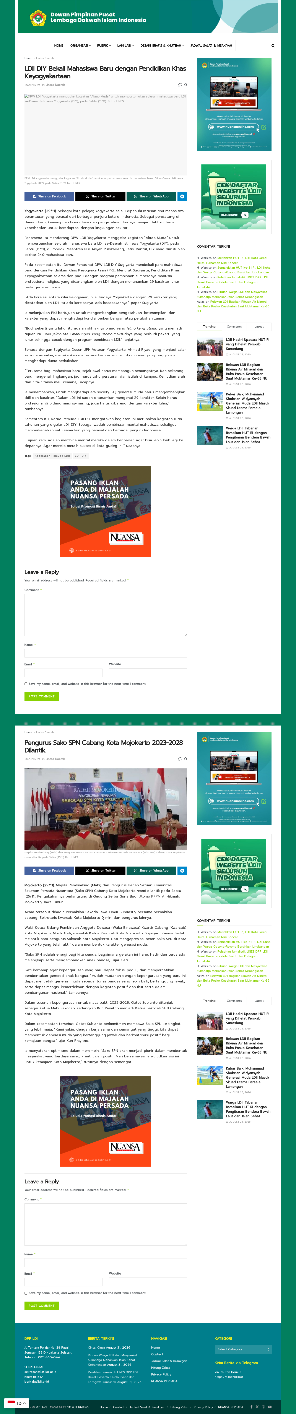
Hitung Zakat (160, 1367)
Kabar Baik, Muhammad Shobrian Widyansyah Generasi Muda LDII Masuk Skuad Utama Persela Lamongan (247, 403)
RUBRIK (102, 45)
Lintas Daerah (45, 58)
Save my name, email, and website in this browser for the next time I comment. (87, 684)
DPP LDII (41, 1407)
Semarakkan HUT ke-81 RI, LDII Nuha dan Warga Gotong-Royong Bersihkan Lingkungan (233, 270)
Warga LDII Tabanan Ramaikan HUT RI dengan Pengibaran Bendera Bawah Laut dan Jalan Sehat (248, 435)
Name (30, 645)
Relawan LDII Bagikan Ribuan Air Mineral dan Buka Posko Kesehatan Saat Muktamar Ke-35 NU (233, 306)
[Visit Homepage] (148, 20)
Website (115, 664)
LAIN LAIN (124, 45)
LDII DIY (81, 456)
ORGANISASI (79, 45)
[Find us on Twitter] (257, 1407)
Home (28, 58)
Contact (157, 1354)
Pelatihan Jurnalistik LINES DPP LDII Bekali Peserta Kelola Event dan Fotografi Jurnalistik (232, 282)
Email (29, 664)
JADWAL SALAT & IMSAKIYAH (211, 45)
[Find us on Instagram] (263, 1407)
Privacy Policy (161, 1374)
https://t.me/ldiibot (229, 1377)
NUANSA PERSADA (164, 1381)
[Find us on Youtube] (270, 1407)
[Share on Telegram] (182, 196)
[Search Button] (273, 45)
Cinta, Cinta (96, 1347)
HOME (58, 45)
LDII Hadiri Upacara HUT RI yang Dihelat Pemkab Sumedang (247, 344)
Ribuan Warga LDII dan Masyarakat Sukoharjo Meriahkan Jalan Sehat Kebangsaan (232, 294)
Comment (33, 590)
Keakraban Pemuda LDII (52, 456)
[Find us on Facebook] (251, 1407)
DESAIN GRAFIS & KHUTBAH (161, 45)
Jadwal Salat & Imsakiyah (169, 1361)
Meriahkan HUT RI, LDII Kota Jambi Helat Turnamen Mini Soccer (232, 260)
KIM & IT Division (77, 1407)
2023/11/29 (32, 85)
